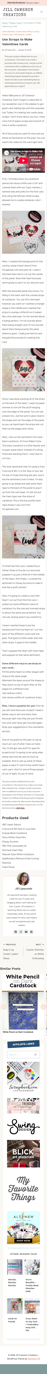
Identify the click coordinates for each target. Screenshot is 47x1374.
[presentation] (23, 1002)
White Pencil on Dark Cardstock (18, 1032)
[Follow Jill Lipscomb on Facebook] (15, 931)
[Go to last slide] (4, 1007)
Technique (19, 35)
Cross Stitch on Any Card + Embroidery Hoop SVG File (32, 1324)
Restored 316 (34, 1358)
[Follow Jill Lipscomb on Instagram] (21, 931)
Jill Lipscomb (10, 50)
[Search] (35, 1055)
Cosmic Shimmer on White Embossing (35, 951)
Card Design (8, 32)
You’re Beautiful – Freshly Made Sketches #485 (32, 1285)
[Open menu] (41, 12)
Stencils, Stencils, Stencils (12, 1282)
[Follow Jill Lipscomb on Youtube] (26, 931)
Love (36, 32)
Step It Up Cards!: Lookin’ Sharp (10, 951)
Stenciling (7, 35)
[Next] (43, 1007)
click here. (20, 808)
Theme (28, 35)
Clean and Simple (24, 32)
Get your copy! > (23, 3)
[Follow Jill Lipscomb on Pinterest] (31, 931)
